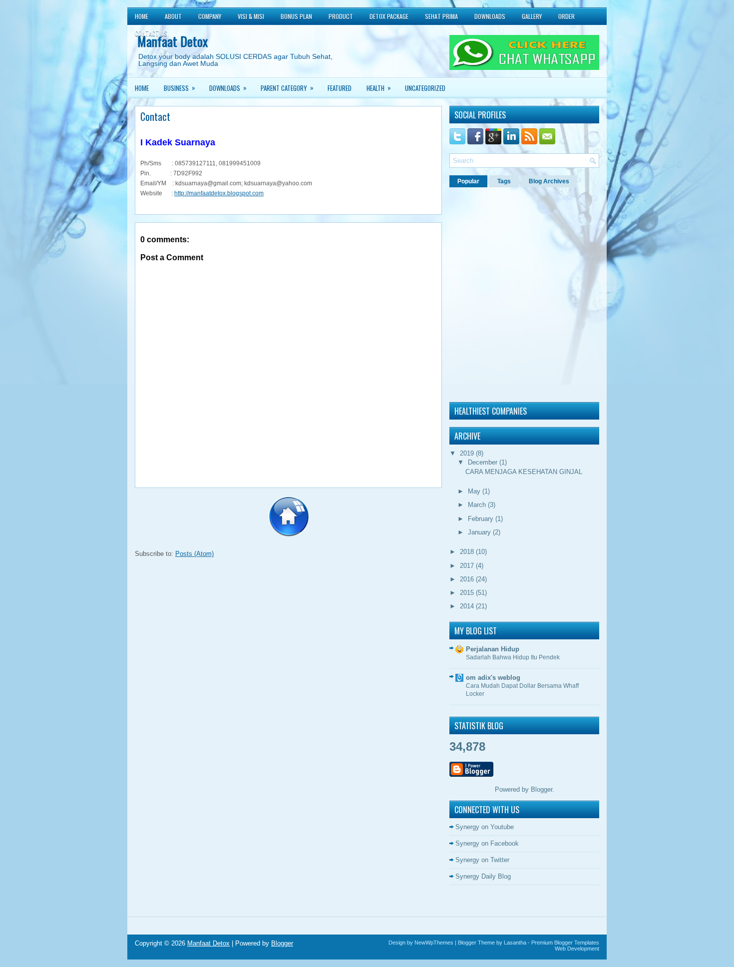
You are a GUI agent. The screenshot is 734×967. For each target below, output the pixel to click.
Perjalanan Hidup (492, 649)
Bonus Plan (296, 16)
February (481, 518)
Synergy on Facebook (487, 843)
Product (341, 16)
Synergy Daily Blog (483, 876)
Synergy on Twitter (482, 860)
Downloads (489, 16)
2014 (468, 606)
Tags (504, 181)
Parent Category (287, 87)
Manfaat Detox (208, 943)
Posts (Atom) (194, 553)
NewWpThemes (433, 943)
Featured (340, 88)
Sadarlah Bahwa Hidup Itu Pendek (513, 657)
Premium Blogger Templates (565, 943)
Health (379, 87)
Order (566, 16)
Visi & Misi (251, 16)
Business (179, 87)
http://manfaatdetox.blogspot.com (219, 193)
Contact (155, 116)
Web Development (577, 949)
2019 (468, 453)
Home (141, 16)
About (173, 16)
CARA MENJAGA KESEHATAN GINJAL (523, 472)
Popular (468, 181)
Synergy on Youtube (484, 827)
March (478, 504)
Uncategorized (425, 88)
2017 (468, 565)
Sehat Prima (441, 16)
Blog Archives (549, 181)
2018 (468, 551)
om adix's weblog (493, 677)
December (483, 462)
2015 (468, 592)
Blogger (541, 789)
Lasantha (515, 943)
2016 (468, 579)
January (480, 532)
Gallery (532, 16)
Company (209, 16)
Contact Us (151, 33)
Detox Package (388, 16)
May (475, 491)
